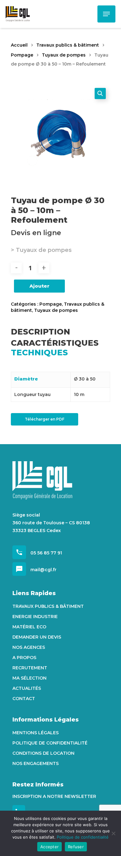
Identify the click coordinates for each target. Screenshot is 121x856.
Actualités (26, 688)
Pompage (22, 55)
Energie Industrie (35, 616)
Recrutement (29, 668)
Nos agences (28, 647)
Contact (23, 698)
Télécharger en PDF (44, 419)
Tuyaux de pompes (64, 55)
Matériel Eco (29, 627)
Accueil (19, 45)
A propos (24, 657)
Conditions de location (43, 753)
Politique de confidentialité (49, 743)
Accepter (49, 846)
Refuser (76, 846)
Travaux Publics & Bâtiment (48, 606)
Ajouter (39, 286)
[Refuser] (113, 833)
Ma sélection (29, 678)
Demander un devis (36, 637)
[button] (100, 93)
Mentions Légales (35, 732)
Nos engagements (35, 763)
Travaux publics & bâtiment (67, 45)
